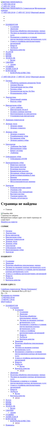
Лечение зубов (11, 132)
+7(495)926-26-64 (8, 297)
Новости (13, 45)
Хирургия (10, 185)
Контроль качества (17, 50)
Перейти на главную (9, 222)
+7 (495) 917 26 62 (8, 6)
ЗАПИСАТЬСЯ (12, 69)
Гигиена (9, 81)
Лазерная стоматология (15, 120)
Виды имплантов (12, 235)
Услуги (8, 400)
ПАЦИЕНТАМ (12, 25)
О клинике (14, 27)
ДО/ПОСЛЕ (10, 58)
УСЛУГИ (9, 52)
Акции (13, 64)
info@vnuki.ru (6, 302)
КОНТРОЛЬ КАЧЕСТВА (20, 73)
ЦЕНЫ (8, 54)
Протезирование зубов (15, 163)
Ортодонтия (10, 144)
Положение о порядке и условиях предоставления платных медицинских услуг (28, 38)
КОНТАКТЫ (11, 71)
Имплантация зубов (13, 105)
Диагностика (11, 97)
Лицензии (14, 29)
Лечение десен (11, 124)
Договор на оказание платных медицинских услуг (26, 267)
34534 (22, 371)
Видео (12, 60)
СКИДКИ (10, 62)
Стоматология (28, 8)
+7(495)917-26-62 (8, 299)
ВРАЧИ (8, 56)
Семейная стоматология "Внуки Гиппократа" (19, 289)
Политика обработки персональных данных (27, 31)
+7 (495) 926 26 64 (8, 4)
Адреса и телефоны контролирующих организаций (26, 274)
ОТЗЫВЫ (10, 66)
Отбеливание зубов (13, 157)
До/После (14, 48)
